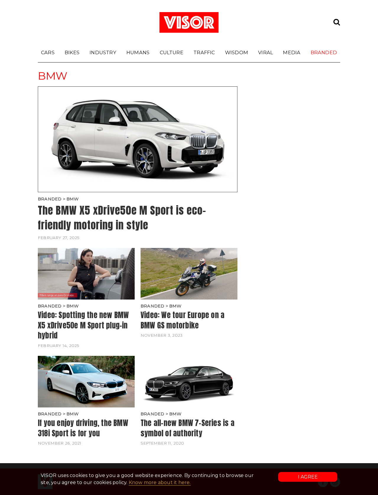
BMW (72, 199)
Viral (265, 52)
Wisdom (236, 52)
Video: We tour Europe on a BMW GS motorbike (182, 320)
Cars (48, 52)
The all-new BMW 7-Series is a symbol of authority (187, 428)
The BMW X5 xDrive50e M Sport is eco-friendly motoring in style (122, 218)
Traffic (204, 52)
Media (291, 52)
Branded (324, 52)
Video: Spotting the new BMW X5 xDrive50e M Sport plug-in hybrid (83, 325)
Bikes (72, 52)
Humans (137, 52)
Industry (102, 52)
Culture (171, 52)
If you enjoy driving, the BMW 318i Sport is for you (83, 428)
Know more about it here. (160, 482)
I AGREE (308, 477)
